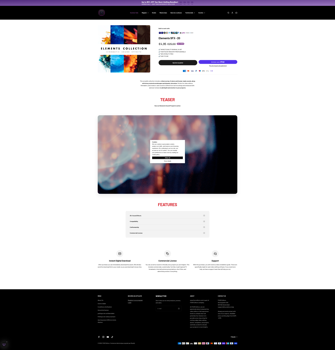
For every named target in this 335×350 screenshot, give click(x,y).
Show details (167, 161)
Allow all (167, 158)
